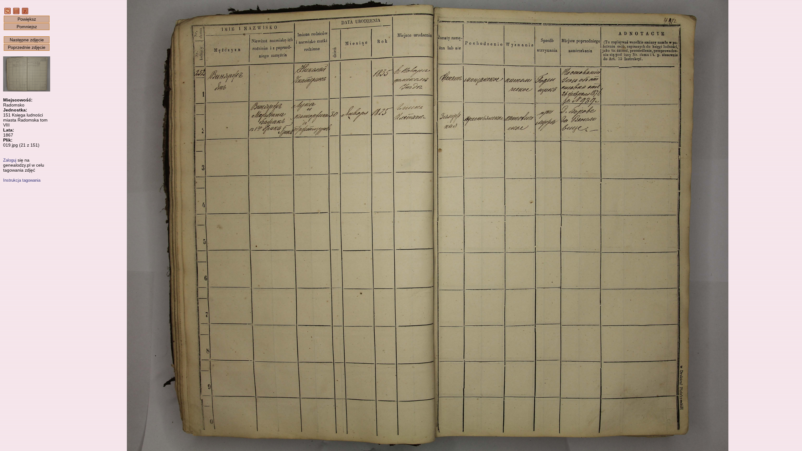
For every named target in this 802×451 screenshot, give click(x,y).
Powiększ (27, 19)
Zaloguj (9, 160)
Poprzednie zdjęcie (26, 47)
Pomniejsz (27, 26)
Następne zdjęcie (27, 39)
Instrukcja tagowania (21, 180)
